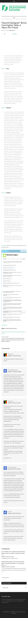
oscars (16, 339)
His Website (4, 325)
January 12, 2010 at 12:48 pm (14, 371)
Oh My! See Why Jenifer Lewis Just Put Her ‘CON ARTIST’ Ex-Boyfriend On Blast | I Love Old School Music (12, 563)
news (7, 336)
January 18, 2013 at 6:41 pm (14, 513)
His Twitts (3, 245)
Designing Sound (14, 8)
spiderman (7, 341)
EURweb (5, 331)
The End (3, 192)
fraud (17, 338)
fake (15, 338)
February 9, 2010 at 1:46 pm (14, 469)
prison (20, 339)
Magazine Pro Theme (15, 611)
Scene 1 (3, 68)
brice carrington (10, 338)
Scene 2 (3, 107)
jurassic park (8, 339)
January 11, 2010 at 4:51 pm (14, 355)
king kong (13, 339)
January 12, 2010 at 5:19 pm (14, 403)
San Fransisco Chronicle (13, 331)
